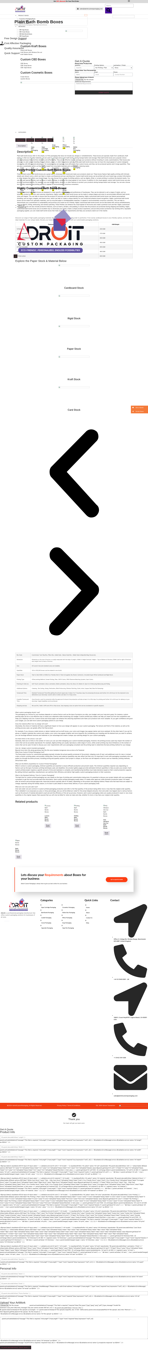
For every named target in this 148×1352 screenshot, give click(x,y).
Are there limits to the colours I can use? (28, 739)
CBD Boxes (21, 26)
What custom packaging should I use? (27, 712)
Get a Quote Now (117, 879)
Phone (115, 72)
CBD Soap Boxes (24, 36)
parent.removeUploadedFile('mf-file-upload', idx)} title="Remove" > (111, 1310)
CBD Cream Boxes (24, 32)
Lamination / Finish (119, 65)
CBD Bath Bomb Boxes (25, 34)
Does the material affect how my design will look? (31, 724)
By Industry (22, 39)
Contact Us (22, 207)
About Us (21, 205)
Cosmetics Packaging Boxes (27, 19)
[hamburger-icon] (85, 15)
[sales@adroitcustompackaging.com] (77, 8)
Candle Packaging (24, 23)
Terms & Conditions (73, 1105)
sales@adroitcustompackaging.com (91, 9)
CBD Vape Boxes (24, 30)
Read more (48, 825)
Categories (22, 132)
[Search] (108, 10)
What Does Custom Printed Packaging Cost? (29, 752)
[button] (74, 474)
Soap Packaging (23, 21)
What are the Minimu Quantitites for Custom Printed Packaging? (36, 764)
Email (96, 72)
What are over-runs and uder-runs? (26, 787)
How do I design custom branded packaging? (30, 748)
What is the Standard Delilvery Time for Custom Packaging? (34, 775)
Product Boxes (23, 15)
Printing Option (99, 65)
